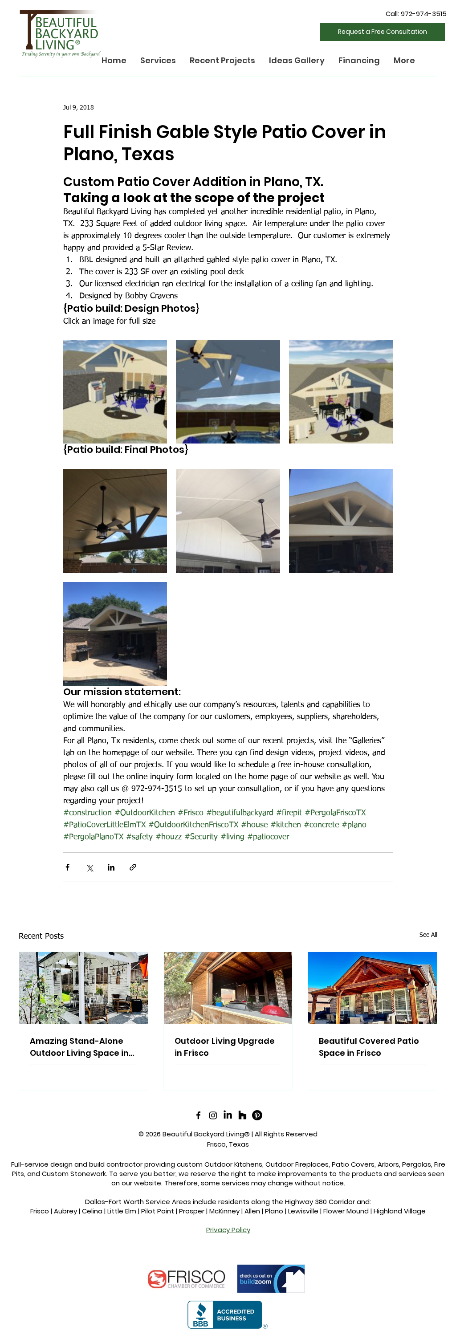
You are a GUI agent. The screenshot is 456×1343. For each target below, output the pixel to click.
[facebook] (198, 1115)
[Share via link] (133, 867)
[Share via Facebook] (67, 867)
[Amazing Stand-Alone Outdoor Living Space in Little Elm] (83, 988)
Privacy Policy (228, 1229)
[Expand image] (115, 392)
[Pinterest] (257, 1115)
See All (428, 935)
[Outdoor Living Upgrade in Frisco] (228, 988)
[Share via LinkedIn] (111, 867)
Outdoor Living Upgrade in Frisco (225, 1046)
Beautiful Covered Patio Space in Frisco (369, 1046)
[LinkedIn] (228, 1115)
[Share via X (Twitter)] (89, 867)
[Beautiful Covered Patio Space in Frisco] (372, 988)
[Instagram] (213, 1115)
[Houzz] (242, 1115)
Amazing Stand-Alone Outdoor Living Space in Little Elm (79, 1047)
